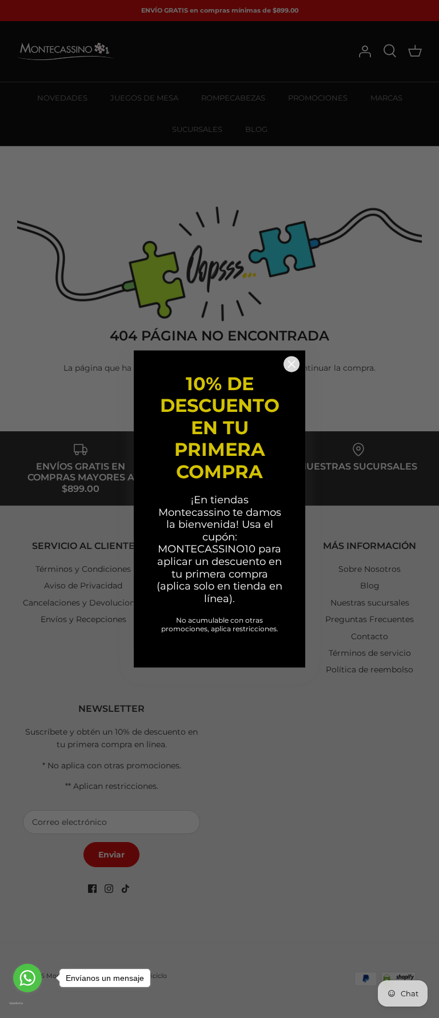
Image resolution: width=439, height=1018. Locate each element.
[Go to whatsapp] (27, 978)
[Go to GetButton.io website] (27, 1003)
